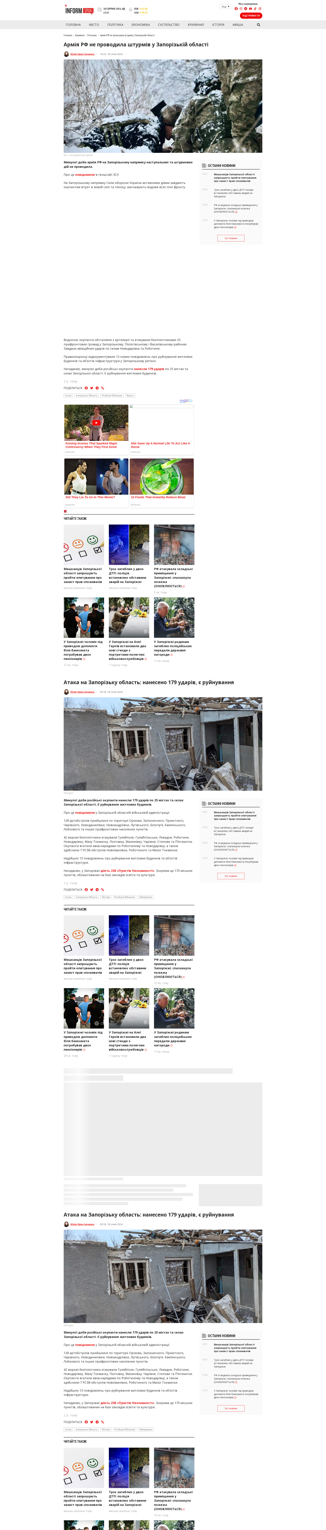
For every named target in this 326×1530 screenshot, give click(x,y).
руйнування (145, 897)
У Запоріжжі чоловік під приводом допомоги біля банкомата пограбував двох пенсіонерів (83, 650)
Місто (94, 25)
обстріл (106, 897)
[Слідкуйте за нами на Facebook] (236, 9)
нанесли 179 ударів (149, 369)
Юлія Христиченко (82, 54)
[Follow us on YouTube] (250, 9)
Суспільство (168, 25)
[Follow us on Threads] (259, 9)
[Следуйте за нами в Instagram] (240, 9)
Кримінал (196, 25)
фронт (130, 395)
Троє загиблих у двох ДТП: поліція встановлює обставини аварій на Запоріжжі (127, 575)
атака (68, 395)
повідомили (85, 175)
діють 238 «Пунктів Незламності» (127, 871)
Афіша (238, 25)
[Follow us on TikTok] (255, 9)
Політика (115, 25)
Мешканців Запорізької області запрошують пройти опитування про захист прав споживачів (83, 575)
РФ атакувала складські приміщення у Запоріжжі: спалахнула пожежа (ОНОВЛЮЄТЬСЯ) (173, 577)
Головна (73, 25)
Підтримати (251, 15)
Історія (218, 25)
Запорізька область (86, 395)
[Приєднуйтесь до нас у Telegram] (245, 9)
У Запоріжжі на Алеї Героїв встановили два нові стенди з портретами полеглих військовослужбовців (127, 650)
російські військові (112, 395)
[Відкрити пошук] (258, 24)
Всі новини (231, 238)
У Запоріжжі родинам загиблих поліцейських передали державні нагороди (173, 648)
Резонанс (92, 35)
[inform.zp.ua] (79, 10)
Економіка (141, 25)
